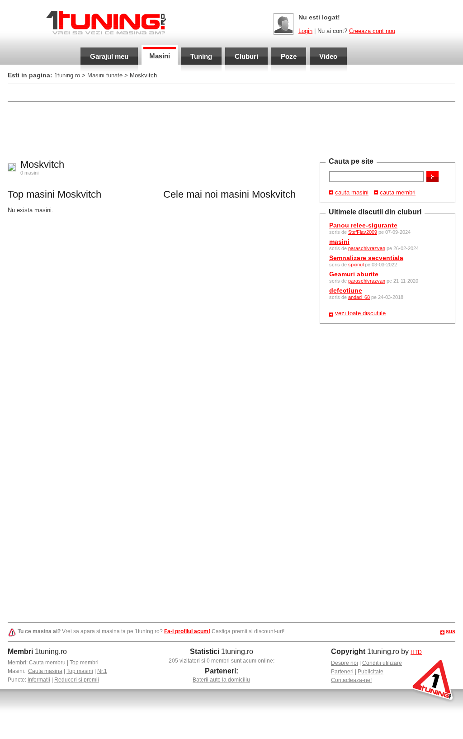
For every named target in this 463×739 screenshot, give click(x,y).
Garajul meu (109, 56)
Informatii (39, 680)
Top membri (84, 662)
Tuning (201, 56)
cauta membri (398, 192)
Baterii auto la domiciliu (221, 680)
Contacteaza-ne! (351, 680)
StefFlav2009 (362, 232)
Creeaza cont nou (372, 31)
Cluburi (246, 56)
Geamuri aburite (353, 274)
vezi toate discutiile (360, 313)
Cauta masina (45, 671)
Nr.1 (102, 671)
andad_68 (359, 297)
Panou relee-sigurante (363, 225)
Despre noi (344, 663)
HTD (416, 652)
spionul (356, 264)
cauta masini (352, 192)
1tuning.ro (67, 75)
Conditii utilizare (382, 663)
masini (339, 241)
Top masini (79, 671)
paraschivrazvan (366, 248)
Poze (289, 56)
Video (328, 56)
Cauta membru (47, 662)
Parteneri (342, 671)
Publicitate (370, 671)
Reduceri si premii (76, 680)
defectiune (345, 290)
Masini (159, 56)
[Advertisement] (172, 92)
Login (305, 31)
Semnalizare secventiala (366, 257)
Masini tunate (105, 75)
